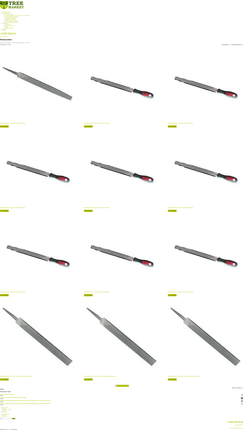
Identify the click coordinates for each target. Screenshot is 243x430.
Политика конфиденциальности (236, 428)
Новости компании (9, 27)
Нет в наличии (4, 126)
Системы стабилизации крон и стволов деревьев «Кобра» (17, 15)
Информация (5, 23)
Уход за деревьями (9, 14)
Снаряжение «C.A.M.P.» (10, 18)
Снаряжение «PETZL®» (10, 19)
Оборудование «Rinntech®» (11, 17)
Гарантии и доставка (9, 25)
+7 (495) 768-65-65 (8, 33)
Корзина (4, 30)
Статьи (6, 26)
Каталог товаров (6, 13)
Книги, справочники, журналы (12, 22)
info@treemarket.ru (4, 36)
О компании (7, 24)
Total (9, 429)
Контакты (5, 29)
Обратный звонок (6, 11)
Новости (4, 408)
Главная (1, 42)
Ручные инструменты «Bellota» (12, 16)
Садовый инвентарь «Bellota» (11, 21)
